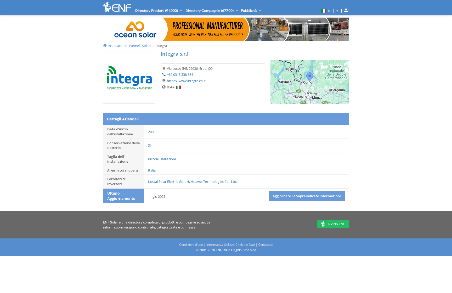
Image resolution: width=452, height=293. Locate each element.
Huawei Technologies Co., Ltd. (214, 181)
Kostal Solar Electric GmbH (168, 181)
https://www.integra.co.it (186, 80)
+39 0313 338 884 (180, 74)
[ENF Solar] (117, 7)
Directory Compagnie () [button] (209, 10)
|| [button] (337, 10)
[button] (325, 10)
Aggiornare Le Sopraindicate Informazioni (307, 196)
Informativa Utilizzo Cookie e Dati (230, 244)
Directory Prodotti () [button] (157, 10)
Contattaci (265, 244)
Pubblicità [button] (249, 10)
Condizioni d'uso (191, 244)
